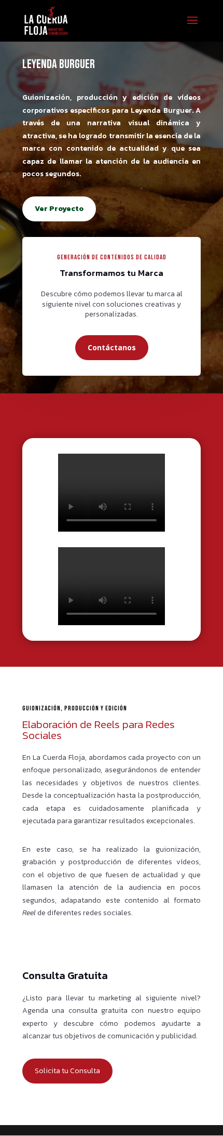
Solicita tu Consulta (67, 1070)
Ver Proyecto (59, 208)
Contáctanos (112, 347)
